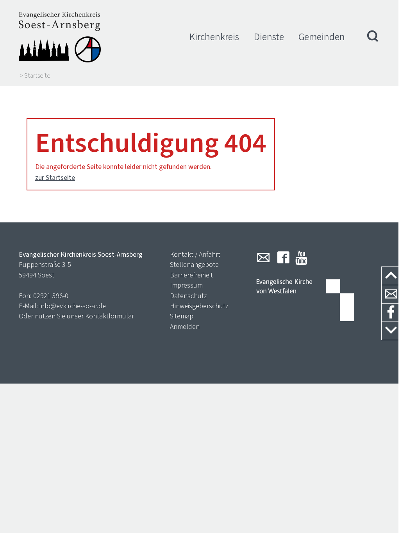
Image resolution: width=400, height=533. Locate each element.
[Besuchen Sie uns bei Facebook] (391, 313)
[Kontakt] (391, 294)
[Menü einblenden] (373, 37)
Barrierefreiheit (191, 275)
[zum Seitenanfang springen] (391, 276)
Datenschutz (188, 295)
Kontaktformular (109, 316)
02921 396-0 (50, 295)
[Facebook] (283, 257)
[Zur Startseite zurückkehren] (60, 37)
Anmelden (185, 326)
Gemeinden (321, 36)
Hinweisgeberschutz (199, 306)
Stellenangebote (194, 264)
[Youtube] (301, 258)
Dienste (269, 36)
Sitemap (181, 316)
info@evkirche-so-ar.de (72, 306)
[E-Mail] (263, 258)
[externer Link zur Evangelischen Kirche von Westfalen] (305, 301)
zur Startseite (55, 177)
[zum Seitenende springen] (391, 331)
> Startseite (35, 76)
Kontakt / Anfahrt (195, 254)
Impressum (186, 285)
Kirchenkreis (214, 36)
